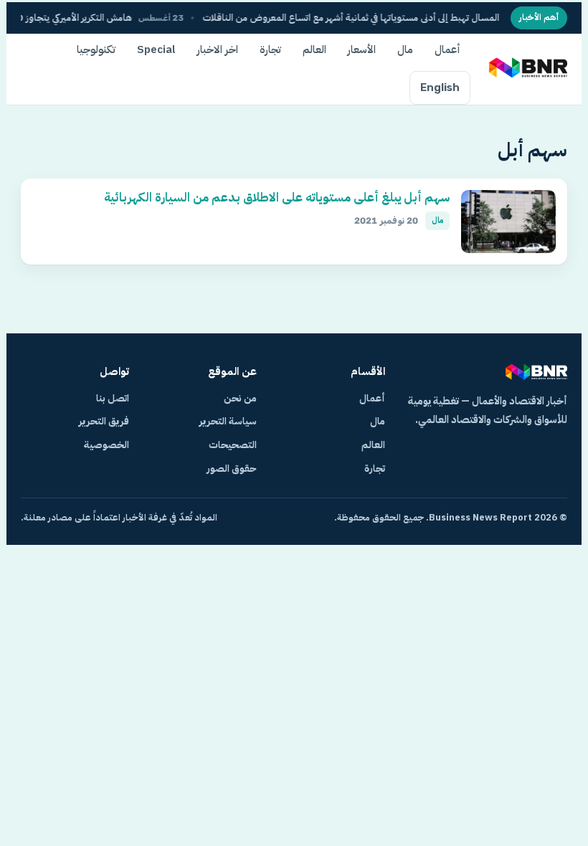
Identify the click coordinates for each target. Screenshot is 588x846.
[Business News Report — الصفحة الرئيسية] (526, 68)
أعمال (447, 49)
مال (405, 49)
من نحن (240, 398)
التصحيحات (233, 444)
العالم (314, 49)
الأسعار (362, 49)
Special (156, 49)
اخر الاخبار (217, 49)
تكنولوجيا (96, 49)
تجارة (270, 49)
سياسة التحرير (228, 421)
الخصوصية (106, 444)
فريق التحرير (104, 421)
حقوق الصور (232, 468)
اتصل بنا (112, 398)
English (440, 87)
